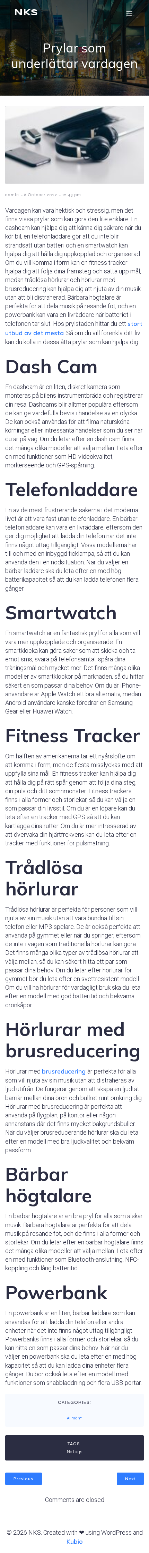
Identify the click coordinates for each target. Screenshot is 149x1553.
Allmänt (74, 1418)
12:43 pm (71, 194)
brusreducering (64, 1071)
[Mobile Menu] (129, 13)
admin (12, 194)
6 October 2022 (40, 194)
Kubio (75, 1541)
